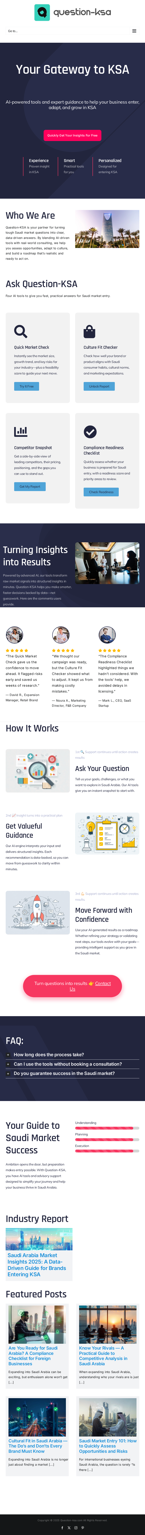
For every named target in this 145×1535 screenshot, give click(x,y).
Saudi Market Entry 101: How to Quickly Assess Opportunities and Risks (108, 1446)
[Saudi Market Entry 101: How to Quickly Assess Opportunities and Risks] (108, 1400)
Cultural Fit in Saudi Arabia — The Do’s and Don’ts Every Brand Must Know (37, 1446)
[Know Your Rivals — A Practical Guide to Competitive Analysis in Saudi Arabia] (108, 1308)
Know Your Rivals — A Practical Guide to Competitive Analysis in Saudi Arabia (103, 1355)
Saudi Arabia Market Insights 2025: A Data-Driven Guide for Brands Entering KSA (37, 1265)
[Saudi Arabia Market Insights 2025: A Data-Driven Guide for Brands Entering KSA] (39, 1230)
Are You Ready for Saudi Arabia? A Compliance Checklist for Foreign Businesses (33, 1355)
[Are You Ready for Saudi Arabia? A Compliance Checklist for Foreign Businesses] (37, 1308)
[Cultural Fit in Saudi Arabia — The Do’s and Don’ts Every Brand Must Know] (37, 1400)
